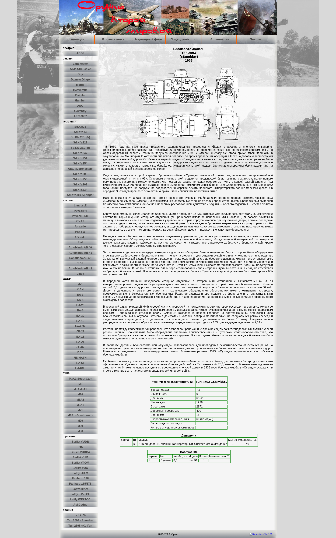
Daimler (80, 95)
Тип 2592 (80, 515)
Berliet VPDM (80, 462)
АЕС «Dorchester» (80, 168)
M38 (80, 431)
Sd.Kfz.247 (80, 153)
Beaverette (80, 90)
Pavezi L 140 (80, 216)
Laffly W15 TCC (80, 499)
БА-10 (80, 320)
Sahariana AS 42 (80, 257)
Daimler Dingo (80, 79)
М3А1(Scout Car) (80, 378)
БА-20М (80, 326)
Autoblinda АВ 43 (80, 268)
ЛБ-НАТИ (80, 357)
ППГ (80, 352)
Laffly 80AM (80, 488)
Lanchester (80, 63)
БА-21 (80, 341)
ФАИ (80, 289)
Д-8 (80, 284)
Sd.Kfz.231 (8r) (80, 147)
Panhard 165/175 (80, 483)
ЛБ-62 (80, 347)
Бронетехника (113, 39)
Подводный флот (184, 39)
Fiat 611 (80, 231)
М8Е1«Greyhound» (80, 415)
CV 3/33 (80, 236)
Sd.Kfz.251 (80, 158)
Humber (80, 100)
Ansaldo (80, 226)
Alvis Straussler (80, 69)
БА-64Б (80, 368)
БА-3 (80, 294)
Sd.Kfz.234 (80, 189)
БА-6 (80, 310)
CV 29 (80, 221)
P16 (80, 446)
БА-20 (80, 305)
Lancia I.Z (80, 205)
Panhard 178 (80, 478)
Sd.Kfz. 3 (80, 126)
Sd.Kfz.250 (80, 179)
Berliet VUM (80, 457)
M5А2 (80, 399)
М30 (80, 394)
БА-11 (80, 336)
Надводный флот (148, 39)
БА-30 (80, 315)
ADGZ (80, 53)
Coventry (80, 111)
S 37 (80, 263)
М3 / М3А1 (80, 389)
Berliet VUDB (80, 441)
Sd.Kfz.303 (80, 174)
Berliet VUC (80, 467)
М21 (80, 410)
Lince (80, 273)
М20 (80, 420)
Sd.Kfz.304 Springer (80, 195)
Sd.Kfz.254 (80, 163)
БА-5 (80, 299)
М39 (80, 425)
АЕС (80, 105)
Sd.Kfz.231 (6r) (80, 137)
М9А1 (80, 404)
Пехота (255, 39)
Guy (80, 74)
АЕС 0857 (80, 116)
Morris (80, 84)
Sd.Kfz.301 (80, 184)
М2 (80, 383)
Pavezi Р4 (80, 210)
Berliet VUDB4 (80, 452)
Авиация (78, 39)
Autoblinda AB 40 (80, 247)
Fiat (80, 242)
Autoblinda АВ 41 (80, 252)
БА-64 (80, 362)
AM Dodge (80, 504)
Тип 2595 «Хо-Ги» (80, 525)
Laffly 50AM (80, 473)
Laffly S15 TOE (80, 494)
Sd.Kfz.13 (80, 132)
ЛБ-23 (80, 331)
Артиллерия (219, 39)
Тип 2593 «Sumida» (80, 520)
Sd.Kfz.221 (80, 142)
